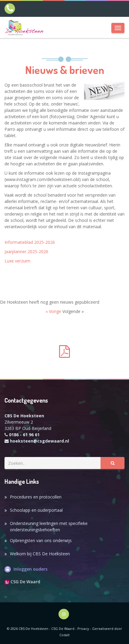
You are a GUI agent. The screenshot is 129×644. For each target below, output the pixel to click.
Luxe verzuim (17, 261)
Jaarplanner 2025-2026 (26, 251)
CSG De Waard (24, 581)
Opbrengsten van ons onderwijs (41, 540)
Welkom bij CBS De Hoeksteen (40, 554)
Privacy (83, 628)
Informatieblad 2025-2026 (29, 242)
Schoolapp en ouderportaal (36, 510)
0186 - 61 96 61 (24, 434)
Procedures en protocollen (36, 497)
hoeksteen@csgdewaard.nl (39, 441)
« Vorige (54, 311)
